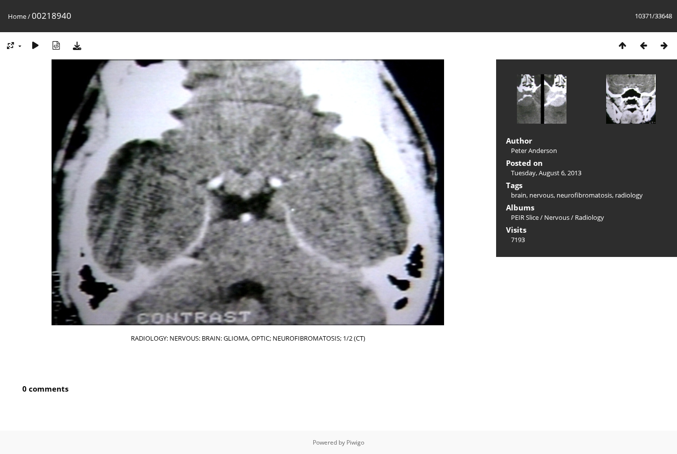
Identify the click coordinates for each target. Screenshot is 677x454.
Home (17, 16)
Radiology (589, 217)
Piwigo (355, 442)
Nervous (556, 217)
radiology (629, 195)
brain (518, 195)
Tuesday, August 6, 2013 (546, 172)
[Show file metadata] (56, 45)
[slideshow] (35, 45)
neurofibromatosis (584, 195)
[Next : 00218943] (664, 45)
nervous (541, 195)
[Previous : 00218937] (643, 45)
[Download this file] (76, 45)
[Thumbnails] (622, 45)
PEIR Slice (525, 217)
